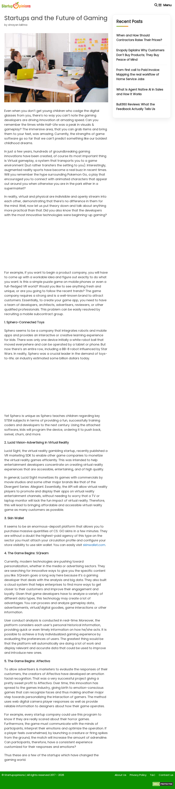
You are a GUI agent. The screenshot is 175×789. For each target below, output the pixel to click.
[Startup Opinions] (16, 5)
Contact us (166, 775)
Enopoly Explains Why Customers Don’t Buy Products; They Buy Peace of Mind (140, 54)
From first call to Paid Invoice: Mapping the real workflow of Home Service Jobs (138, 74)
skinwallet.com (94, 545)
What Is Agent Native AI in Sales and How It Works (139, 91)
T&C (152, 775)
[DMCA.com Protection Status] (163, 785)
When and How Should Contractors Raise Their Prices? (139, 37)
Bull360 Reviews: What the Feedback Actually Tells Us (135, 106)
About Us (120, 775)
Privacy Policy (138, 775)
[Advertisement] (56, 245)
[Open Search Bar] (156, 5)
